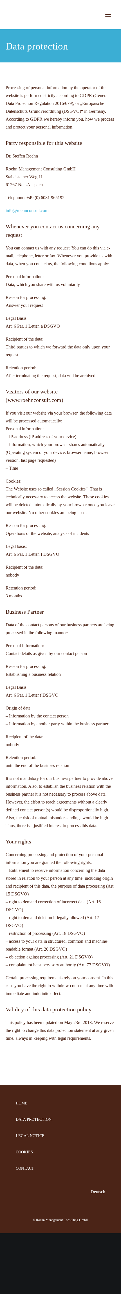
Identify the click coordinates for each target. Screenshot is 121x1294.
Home (21, 1103)
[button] (108, 14)
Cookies (24, 1152)
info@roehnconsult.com (27, 210)
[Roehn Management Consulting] (58, 15)
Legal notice (30, 1136)
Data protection (33, 1119)
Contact (25, 1168)
